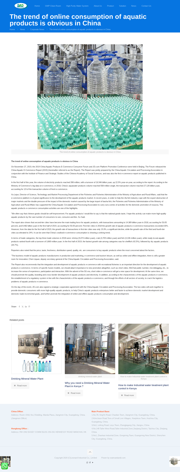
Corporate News (37, 29)
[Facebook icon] (90, 462)
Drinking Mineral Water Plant (27, 378)
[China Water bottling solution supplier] (21, 6)
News (22, 29)
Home (12, 29)
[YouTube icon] (93, 462)
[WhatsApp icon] (87, 462)
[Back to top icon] (90, 452)
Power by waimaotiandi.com (113, 458)
